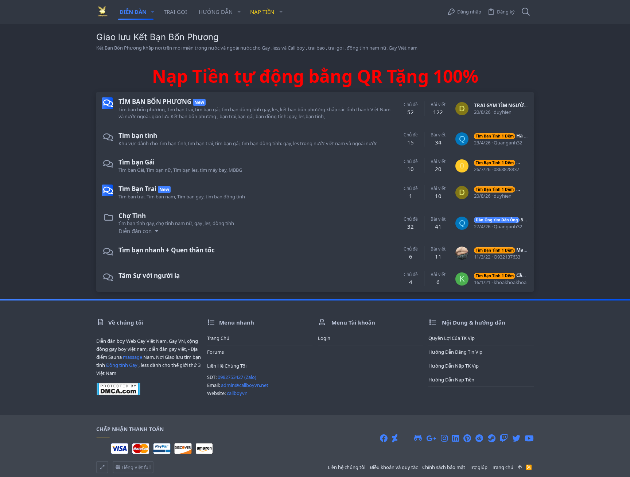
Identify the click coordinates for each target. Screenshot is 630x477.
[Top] (520, 467)
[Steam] (491, 438)
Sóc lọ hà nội (513, 219)
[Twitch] (504, 438)
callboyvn (237, 393)
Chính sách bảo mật (443, 467)
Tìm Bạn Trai (137, 189)
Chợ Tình (132, 216)
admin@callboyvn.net (244, 385)
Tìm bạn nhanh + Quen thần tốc (166, 250)
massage (132, 357)
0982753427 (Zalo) (237, 377)
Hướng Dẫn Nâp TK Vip (453, 365)
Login (324, 338)
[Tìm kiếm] (526, 12)
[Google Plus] (431, 438)
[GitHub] (418, 438)
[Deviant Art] (394, 438)
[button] (152, 11)
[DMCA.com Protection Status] (118, 393)
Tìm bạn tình (137, 135)
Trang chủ (218, 338)
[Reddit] (479, 438)
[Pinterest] (467, 438)
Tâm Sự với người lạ (149, 275)
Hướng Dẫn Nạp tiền (451, 379)
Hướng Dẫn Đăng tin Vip (455, 352)
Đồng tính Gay (121, 365)
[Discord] (406, 438)
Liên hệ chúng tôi (226, 365)
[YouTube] (529, 438)
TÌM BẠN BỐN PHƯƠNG (154, 101)
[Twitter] (516, 438)
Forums (215, 352)
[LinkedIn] (455, 438)
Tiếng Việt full (135, 467)
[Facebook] (384, 438)
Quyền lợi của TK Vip (451, 338)
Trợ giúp (478, 467)
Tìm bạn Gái (136, 162)
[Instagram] (444, 438)
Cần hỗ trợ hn (512, 275)
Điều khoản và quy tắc (394, 467)
